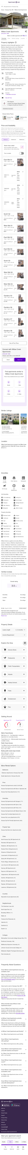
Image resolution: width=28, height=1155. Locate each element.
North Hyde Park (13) (6, 909)
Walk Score (7, 720)
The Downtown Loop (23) (7, 906)
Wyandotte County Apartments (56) (10, 897)
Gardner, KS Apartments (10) (8, 877)
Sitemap (3, 1122)
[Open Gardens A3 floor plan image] (20, 298)
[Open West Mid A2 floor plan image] (20, 275)
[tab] (5, 139)
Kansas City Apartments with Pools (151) (11, 807)
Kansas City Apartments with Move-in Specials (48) (13, 788)
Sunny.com (3, 1124)
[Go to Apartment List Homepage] (14, 2)
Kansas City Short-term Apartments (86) (11, 830)
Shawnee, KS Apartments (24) (8, 852)
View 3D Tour (8, 98)
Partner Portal (4, 1129)
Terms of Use (4, 1120)
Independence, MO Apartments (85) (10, 874)
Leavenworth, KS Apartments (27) (9, 855)
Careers (3, 1110)
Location (23, 38)
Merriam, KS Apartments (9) (8, 881)
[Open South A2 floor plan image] (20, 217)
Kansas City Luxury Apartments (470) (10, 817)
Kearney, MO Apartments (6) (8, 868)
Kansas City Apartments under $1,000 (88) (11, 785)
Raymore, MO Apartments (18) (8, 871)
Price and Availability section (8, 979)
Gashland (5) (4, 925)
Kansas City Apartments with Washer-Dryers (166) (13, 811)
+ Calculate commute (10, 94)
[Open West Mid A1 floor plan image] (20, 228)
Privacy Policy (4, 1117)
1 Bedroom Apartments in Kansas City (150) (12, 773)
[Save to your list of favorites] (25, 15)
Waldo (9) (3, 916)
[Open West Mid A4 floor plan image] (20, 287)
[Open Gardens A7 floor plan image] (20, 322)
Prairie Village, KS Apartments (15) (9, 861)
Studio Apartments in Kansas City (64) (10, 776)
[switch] (21, 153)
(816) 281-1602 (5, 33)
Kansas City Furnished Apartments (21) (11, 814)
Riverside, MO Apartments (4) (8, 842)
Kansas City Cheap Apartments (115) (10, 792)
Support (3, 1115)
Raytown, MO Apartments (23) (8, 884)
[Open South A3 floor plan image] (20, 263)
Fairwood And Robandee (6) (8, 919)
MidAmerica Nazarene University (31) (10, 944)
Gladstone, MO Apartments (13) (9, 846)
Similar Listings (15, 38)
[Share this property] (26, 31)
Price (9, 38)
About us (3, 1108)
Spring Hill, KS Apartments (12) (8, 858)
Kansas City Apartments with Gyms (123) (11, 804)
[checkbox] (8, 383)
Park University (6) (5, 954)
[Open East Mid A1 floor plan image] (20, 162)
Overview (4, 38)
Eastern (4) (4, 928)
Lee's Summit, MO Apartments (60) (10, 865)
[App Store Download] (5, 1106)
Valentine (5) (4, 922)
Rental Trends (4, 1113)
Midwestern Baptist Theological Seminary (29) (12, 951)
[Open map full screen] (25, 643)
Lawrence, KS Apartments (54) (8, 887)
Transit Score (19, 720)
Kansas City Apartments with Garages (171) (12, 801)
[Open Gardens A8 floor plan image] (20, 333)
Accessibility (3, 1127)
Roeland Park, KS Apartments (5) (9, 849)
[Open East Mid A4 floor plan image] (20, 252)
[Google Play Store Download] (15, 1106)
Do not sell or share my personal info (9, 1131)
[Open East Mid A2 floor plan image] (20, 240)
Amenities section (20, 1013)
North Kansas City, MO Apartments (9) (10, 839)
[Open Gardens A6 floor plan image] (20, 310)
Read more (4, 615)
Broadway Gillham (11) (7, 912)
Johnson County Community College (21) (11, 947)
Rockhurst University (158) (7, 941)
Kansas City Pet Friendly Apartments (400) (11, 820)
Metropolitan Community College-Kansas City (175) (14, 938)
